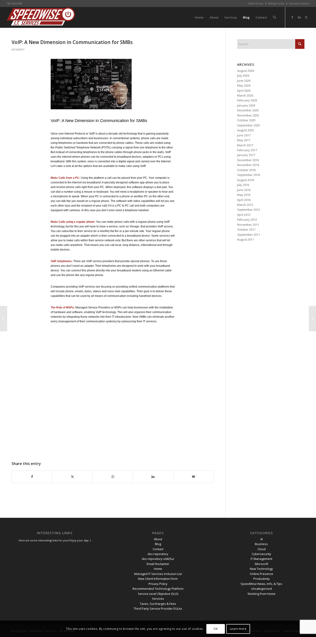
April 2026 (244, 90)
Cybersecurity (261, 554)
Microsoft (261, 564)
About (158, 539)
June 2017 (244, 135)
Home (158, 569)
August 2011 (245, 239)
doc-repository (158, 554)
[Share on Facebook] (32, 477)
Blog (158, 544)
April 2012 (244, 215)
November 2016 (248, 165)
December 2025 (248, 110)
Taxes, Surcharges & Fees (158, 604)
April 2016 (244, 200)
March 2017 (245, 145)
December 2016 (248, 160)
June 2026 (244, 80)
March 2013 (245, 205)
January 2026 (246, 105)
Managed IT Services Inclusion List (158, 574)
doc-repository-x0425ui (158, 559)
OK (216, 629)
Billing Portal (276, 3)
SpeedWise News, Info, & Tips (261, 584)
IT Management (261, 559)
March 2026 (245, 95)
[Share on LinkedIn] (153, 477)
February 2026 (247, 100)
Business (261, 544)
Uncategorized (261, 589)
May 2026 (243, 85)
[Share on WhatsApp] (113, 477)
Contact (158, 549)
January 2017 (246, 155)
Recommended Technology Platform (158, 589)
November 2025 (248, 115)
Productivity (261, 579)
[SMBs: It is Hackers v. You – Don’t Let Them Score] (3, 318)
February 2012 (247, 219)
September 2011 (248, 234)
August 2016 (245, 180)
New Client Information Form (158, 579)
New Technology (261, 569)
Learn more (238, 629)
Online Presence (261, 574)
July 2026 (243, 75)
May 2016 (243, 195)
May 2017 (243, 140)
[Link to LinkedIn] (299, 17)
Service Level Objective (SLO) (158, 594)
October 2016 (246, 170)
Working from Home (262, 594)
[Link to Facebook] (292, 17)
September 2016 (248, 175)
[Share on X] (72, 477)
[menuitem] (255, 3)
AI (261, 539)
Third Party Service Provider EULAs (158, 608)
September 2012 (248, 209)
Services (158, 598)
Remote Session (299, 3)
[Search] (274, 17)
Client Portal (255, 3)
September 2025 (248, 125)
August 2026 (245, 71)
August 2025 (245, 130)
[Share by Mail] (193, 477)
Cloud (261, 549)
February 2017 (247, 150)
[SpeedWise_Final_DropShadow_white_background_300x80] (41, 17)
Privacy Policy (158, 584)
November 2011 (248, 225)
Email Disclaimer (158, 564)
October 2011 (246, 229)
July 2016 (243, 185)
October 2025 (246, 120)
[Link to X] (306, 17)
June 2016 (244, 190)
